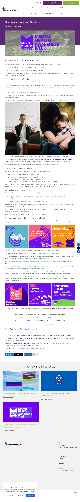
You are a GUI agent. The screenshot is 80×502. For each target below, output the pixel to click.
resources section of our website (18, 332)
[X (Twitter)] (78, 248)
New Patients (34, 13)
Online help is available (12, 343)
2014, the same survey (14, 92)
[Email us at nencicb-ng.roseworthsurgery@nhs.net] (41, 3)
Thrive (75, 492)
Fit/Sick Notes (64, 8)
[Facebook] (78, 244)
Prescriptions (51, 8)
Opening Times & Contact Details (68, 447)
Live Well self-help (33, 335)
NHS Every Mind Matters (26, 345)
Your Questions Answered (66, 470)
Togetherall (27, 343)
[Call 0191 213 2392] (38, 3)
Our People (62, 445)
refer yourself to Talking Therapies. (60, 335)
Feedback (61, 468)
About (23, 8)
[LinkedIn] (78, 251)
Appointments (36, 8)
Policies (61, 450)
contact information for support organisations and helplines (37, 338)
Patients (61, 463)
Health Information (48, 13)
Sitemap (61, 458)
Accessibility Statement (65, 461)
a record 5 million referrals (44, 100)
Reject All (20, 495)
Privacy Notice (62, 456)
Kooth (48, 343)
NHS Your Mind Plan (21, 335)
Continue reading (8, 397)
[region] (20, 490)
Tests (23, 13)
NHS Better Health (13, 308)
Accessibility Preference (52, 3)
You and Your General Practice (67, 473)
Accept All (30, 495)
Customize (10, 495)
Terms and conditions (64, 454)
